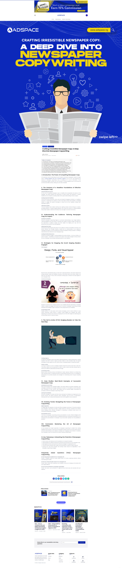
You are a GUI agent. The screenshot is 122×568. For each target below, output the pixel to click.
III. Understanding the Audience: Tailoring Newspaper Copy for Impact (56, 163)
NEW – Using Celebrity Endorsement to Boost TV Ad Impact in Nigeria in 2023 (54, 526)
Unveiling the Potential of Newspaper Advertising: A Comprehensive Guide (80, 527)
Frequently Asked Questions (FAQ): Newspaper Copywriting (54, 172)
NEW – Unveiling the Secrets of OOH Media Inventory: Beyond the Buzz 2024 (54, 494)
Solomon (46, 154)
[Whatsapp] (83, 561)
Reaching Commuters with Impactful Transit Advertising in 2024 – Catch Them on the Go (67, 527)
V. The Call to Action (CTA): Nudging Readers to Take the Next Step (56, 166)
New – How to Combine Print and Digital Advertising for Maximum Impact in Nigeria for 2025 (40, 526)
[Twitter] (83, 557)
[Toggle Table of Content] (70, 160)
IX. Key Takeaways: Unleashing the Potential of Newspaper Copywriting (57, 170)
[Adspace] (61, 15)
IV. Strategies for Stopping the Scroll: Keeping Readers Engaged (55, 165)
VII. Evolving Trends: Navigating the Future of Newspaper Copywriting (56, 168)
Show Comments (61, 502)
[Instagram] (74, 561)
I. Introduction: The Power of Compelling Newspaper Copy (53, 161)
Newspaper (45, 146)
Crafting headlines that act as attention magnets (55, 178)
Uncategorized (51, 146)
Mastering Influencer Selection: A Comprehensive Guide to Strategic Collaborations (74, 494)
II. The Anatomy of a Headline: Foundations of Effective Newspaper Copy (57, 162)
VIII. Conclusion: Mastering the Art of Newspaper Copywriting (55, 169)
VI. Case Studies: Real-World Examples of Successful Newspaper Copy (56, 167)
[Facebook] (74, 557)
